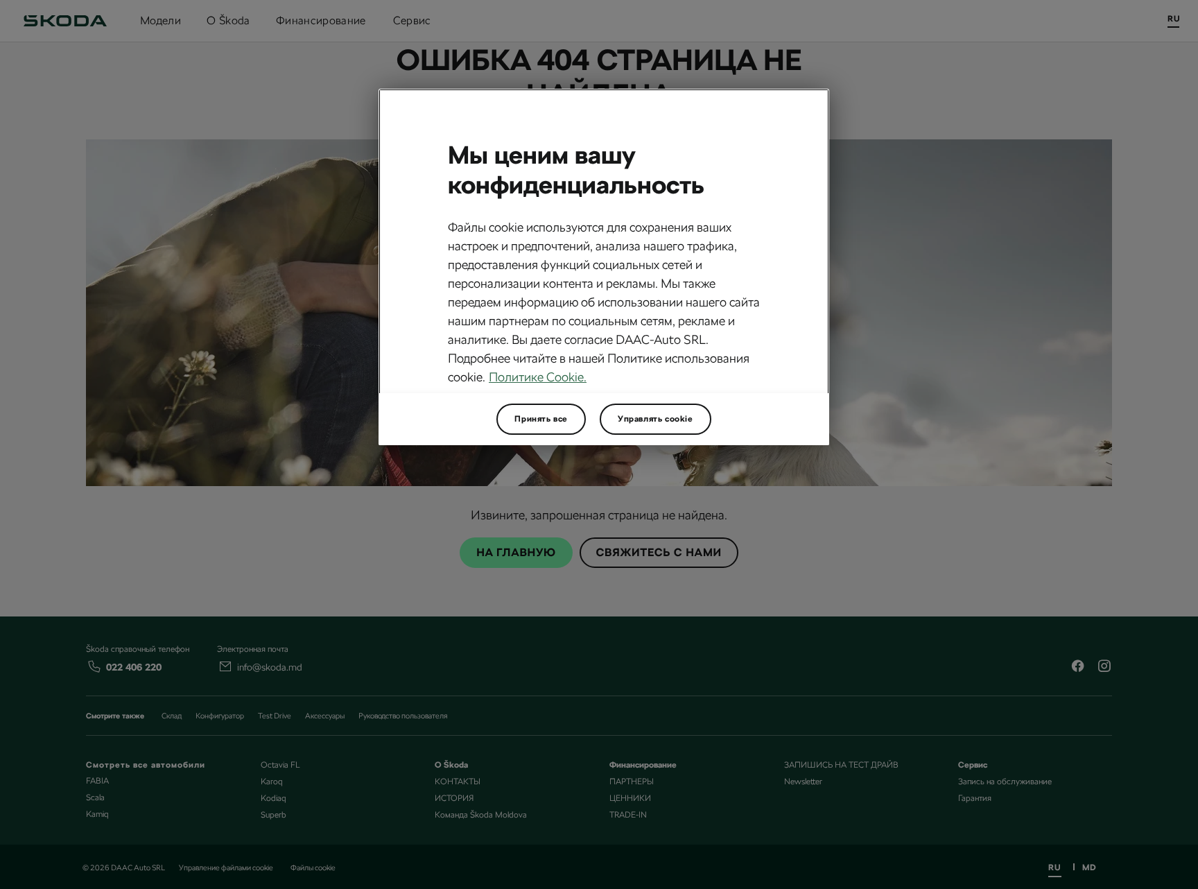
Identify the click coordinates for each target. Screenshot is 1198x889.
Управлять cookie (655, 419)
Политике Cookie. (538, 377)
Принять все (541, 419)
